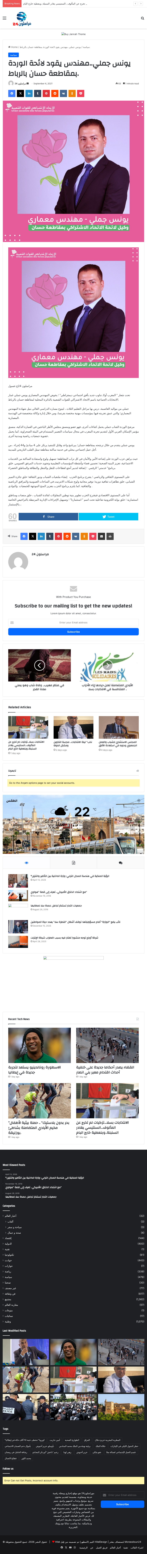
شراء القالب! (137, 1547)
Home (14, 47)
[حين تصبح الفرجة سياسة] (26, 1352)
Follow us (8, 1468)
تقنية (7, 1249)
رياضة (8, 1271)
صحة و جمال (14, 1232)
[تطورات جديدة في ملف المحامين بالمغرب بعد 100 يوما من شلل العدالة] (73, 1407)
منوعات (9, 1310)
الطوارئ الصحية (72, 1440)
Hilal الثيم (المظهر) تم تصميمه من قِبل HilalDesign (81, 1541)
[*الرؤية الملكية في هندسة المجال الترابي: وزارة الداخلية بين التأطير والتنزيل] (18, 881)
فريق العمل (101, 1547)
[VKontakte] (63, 93)
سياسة (86, 47)
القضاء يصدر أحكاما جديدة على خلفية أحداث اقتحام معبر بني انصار (105, 1070)
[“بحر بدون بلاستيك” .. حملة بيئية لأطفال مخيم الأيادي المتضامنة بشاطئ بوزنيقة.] (39, 1100)
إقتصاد (8, 1238)
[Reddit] (54, 93)
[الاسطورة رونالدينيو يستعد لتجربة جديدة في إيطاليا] (39, 1045)
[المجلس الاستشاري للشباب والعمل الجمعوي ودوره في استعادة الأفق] (119, 727)
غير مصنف (10, 1288)
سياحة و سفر (15, 1227)
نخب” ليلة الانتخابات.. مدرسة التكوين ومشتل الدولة (73, 744)
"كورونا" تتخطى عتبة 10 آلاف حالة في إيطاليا (25, 1440)
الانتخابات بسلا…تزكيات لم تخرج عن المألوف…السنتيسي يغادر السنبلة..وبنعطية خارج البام (67, 3)
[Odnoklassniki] (72, 93)
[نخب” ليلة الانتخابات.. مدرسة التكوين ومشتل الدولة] (74, 727)
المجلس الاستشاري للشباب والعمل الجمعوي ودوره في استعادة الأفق (118, 744)
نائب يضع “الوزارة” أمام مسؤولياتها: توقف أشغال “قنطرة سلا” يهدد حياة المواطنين (75, 922)
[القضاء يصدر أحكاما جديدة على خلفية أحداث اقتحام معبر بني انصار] (107, 1045)
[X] (20, 93)
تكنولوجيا (9, 1254)
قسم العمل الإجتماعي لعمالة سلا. (121, 1452)
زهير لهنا (67, 1452)
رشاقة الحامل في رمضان (16, 1452)
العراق (87, 1440)
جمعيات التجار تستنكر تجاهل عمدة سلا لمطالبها (56, 905)
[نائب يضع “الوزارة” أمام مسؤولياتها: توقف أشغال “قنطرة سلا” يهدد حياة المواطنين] (18, 926)
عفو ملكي (97, 1452)
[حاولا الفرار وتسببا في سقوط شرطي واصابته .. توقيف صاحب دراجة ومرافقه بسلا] (26, 1407)
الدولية (8, 1243)
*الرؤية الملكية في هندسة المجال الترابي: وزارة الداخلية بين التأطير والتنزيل (70, 876)
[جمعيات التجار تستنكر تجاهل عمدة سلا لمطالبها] (18, 911)
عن (91, 1547)
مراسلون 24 (20, 83)
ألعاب (10, 1221)
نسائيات (9, 1316)
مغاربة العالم (11, 1304)
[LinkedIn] (29, 93)
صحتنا (8, 1282)
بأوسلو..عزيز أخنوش (45, 1446)
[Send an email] (28, 83)
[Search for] (142, 19)
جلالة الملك (100, 1446)
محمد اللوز (26, 1458)
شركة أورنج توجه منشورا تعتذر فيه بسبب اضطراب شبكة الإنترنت (64, 937)
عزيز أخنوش (81, 1452)
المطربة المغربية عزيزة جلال (107, 1440)
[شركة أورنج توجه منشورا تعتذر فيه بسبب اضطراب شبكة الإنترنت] (18, 942)
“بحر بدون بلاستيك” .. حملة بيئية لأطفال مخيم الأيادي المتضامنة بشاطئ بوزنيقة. (38, 1127)
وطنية (8, 1321)
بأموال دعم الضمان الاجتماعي (18, 1446)
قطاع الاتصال (10, 1458)
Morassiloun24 (133, 1541)
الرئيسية (83, 1547)
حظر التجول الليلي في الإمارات (124, 1446)
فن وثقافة (10, 1293)
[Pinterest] (46, 93)
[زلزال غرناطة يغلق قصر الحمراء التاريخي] (121, 1407)
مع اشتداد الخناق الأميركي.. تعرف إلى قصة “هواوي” (59, 892)
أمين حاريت (55, 1440)
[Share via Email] (101, 536)
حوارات (9, 1265)
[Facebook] (11, 93)
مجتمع (8, 1299)
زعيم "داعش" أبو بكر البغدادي (45, 1452)
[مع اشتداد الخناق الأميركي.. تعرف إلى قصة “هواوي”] (18, 895)
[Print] (110, 536)
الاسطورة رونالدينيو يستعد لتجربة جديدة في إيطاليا (34, 1070)
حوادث (8, 1260)
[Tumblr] (37, 93)
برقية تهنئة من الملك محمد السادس (75, 1446)
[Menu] (4, 19)
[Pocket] (80, 93)
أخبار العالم (10, 1215)
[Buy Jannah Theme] (73, 33)
